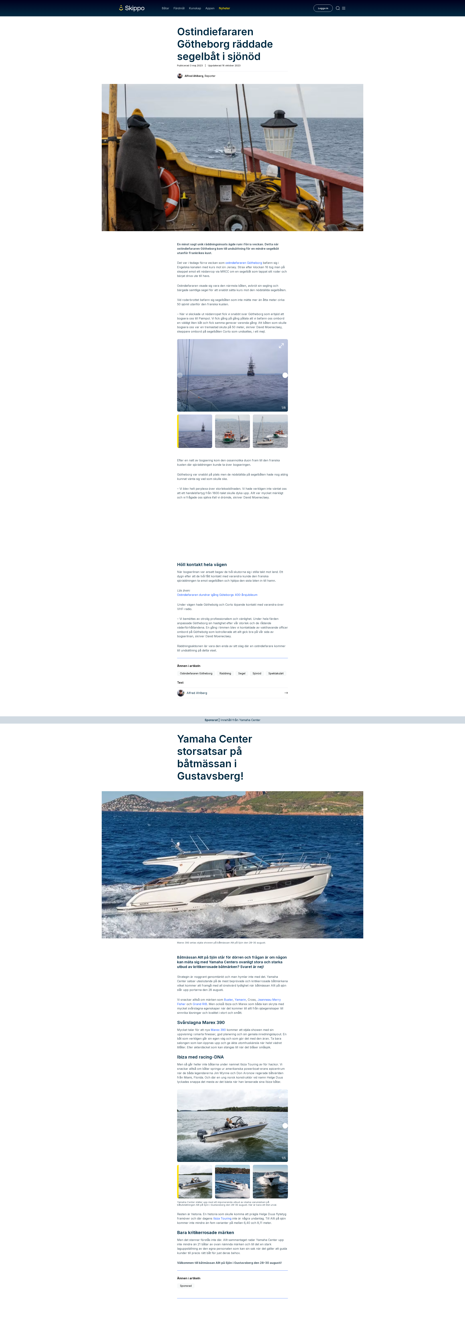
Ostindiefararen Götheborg (196, 673)
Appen (210, 8)
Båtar (165, 8)
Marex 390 (218, 1030)
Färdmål (179, 8)
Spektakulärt (276, 673)
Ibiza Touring (222, 1218)
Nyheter (224, 8)
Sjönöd (257, 673)
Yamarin (240, 999)
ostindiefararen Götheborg (243, 263)
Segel (241, 673)
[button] (285, 375)
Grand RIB (200, 1004)
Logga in (323, 8)
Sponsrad (186, 1285)
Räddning (225, 673)
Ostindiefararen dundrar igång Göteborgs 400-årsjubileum (217, 595)
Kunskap (195, 8)
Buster (228, 999)
